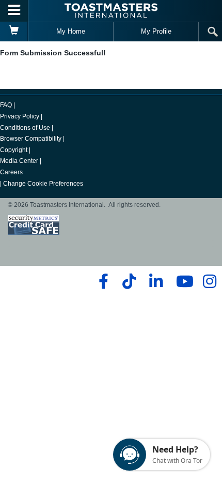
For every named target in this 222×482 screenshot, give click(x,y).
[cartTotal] (14, 31)
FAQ (6, 105)
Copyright (13, 150)
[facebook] (102, 281)
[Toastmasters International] (111, 10)
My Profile (156, 31)
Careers (11, 172)
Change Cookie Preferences (43, 183)
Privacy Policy (19, 116)
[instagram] (209, 281)
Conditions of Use (25, 127)
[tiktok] (128, 281)
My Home (70, 31)
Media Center (19, 160)
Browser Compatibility (30, 138)
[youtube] (182, 281)
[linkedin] (155, 281)
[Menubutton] (14, 11)
